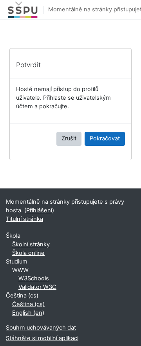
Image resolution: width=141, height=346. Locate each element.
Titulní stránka (24, 218)
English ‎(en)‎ (28, 312)
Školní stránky (31, 244)
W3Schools (33, 278)
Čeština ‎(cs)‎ (22, 295)
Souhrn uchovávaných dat (41, 327)
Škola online (28, 252)
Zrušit (68, 138)
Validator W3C (37, 286)
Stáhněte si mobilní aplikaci (42, 338)
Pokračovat (105, 138)
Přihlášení (39, 210)
